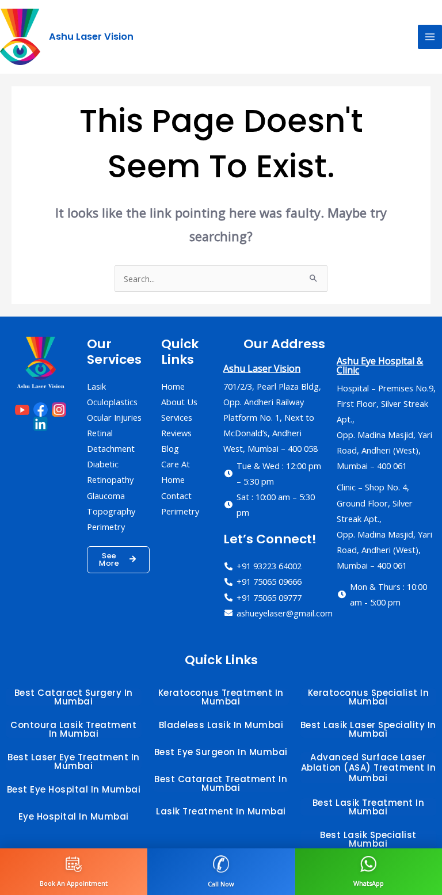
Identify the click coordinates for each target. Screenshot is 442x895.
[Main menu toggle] (430, 37)
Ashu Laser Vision (91, 36)
